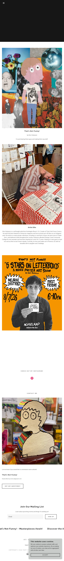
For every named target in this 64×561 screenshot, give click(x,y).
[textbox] (25, 516)
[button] (3, 3)
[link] (32, 379)
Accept (45, 555)
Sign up (51, 516)
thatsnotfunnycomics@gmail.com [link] (12, 478)
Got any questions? (12, 486)
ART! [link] (25, 539)
